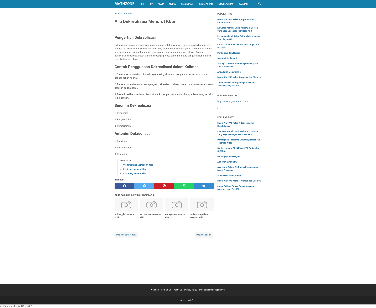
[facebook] (124, 186)
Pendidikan (187, 4)
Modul (172, 4)
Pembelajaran (226, 4)
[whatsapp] (184, 186)
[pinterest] (164, 186)
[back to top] (370, 301)
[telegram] (204, 186)
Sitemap (155, 290)
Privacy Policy (190, 290)
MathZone (124, 4)
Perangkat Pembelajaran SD (212, 290)
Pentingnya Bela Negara (228, 53)
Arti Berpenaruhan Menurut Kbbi (138, 165)
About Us (178, 290)
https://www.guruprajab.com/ (232, 101)
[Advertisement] (164, 258)
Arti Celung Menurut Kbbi (134, 173)
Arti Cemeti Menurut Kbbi (134, 169)
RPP (151, 4)
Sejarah (243, 4)
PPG (142, 4)
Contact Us (166, 290)
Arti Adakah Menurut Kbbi (229, 72)
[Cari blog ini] (259, 4)
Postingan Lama (204, 235)
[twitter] (144, 186)
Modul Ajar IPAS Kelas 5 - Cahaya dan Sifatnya (239, 77)
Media (161, 4)
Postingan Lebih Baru (126, 235)
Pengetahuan (205, 4)
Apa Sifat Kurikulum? (227, 58)
